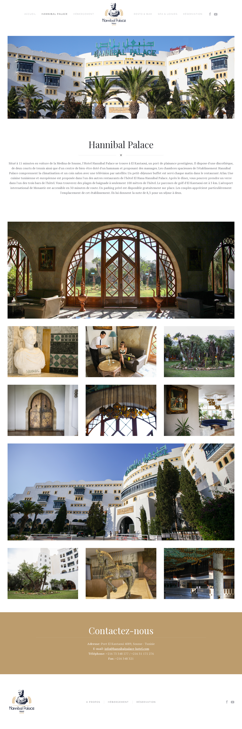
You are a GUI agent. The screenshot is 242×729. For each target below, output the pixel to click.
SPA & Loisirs (168, 14)
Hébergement (83, 14)
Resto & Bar (143, 14)
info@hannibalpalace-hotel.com (127, 649)
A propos (93, 702)
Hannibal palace (55, 14)
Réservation (192, 14)
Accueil (30, 14)
